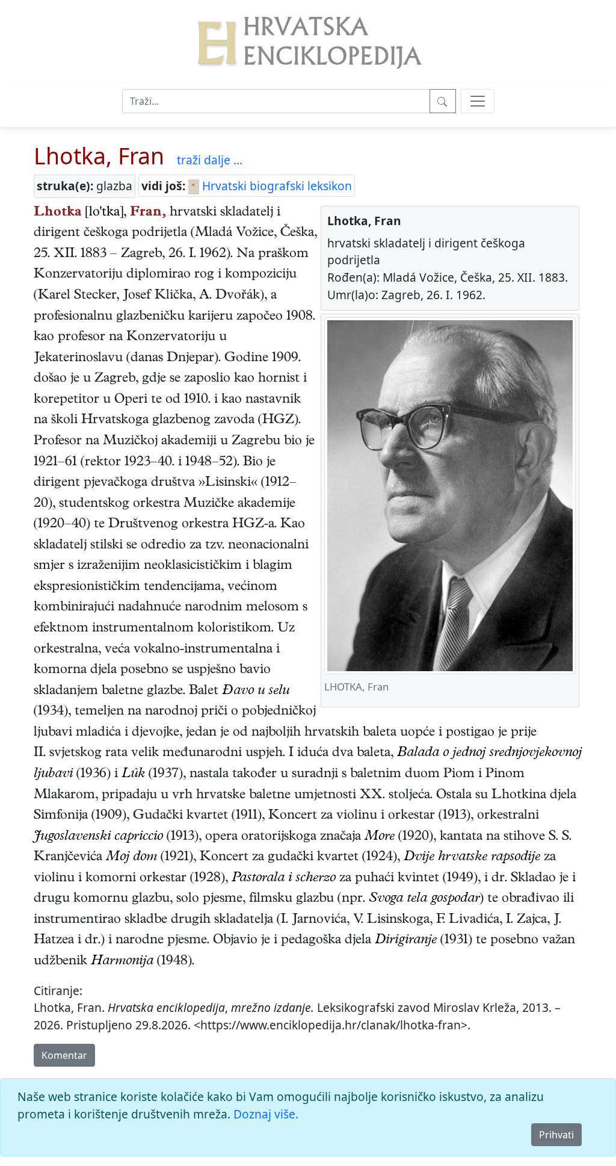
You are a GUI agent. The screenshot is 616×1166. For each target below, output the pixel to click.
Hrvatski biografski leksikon (275, 186)
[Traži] (443, 101)
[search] (477, 101)
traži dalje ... (209, 160)
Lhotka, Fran (99, 155)
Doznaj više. (265, 1114)
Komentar (64, 1055)
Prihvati (556, 1134)
